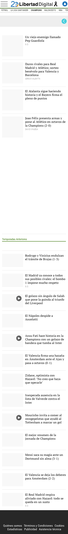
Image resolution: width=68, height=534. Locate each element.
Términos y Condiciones (38, 525)
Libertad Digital (34, 4)
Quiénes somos (12, 525)
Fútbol (4, 10)
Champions (36, 10)
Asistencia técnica (50, 529)
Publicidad (30, 529)
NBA (60, 10)
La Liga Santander (19, 10)
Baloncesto (50, 10)
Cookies (59, 525)
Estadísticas (14, 529)
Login (64, 3)
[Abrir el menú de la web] (5, 4)
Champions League (10, 21)
